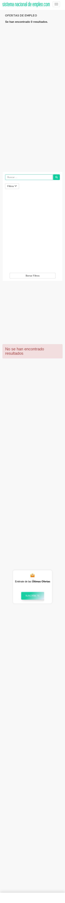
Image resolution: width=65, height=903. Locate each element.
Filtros (10, 186)
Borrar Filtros (33, 275)
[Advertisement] (32, 62)
